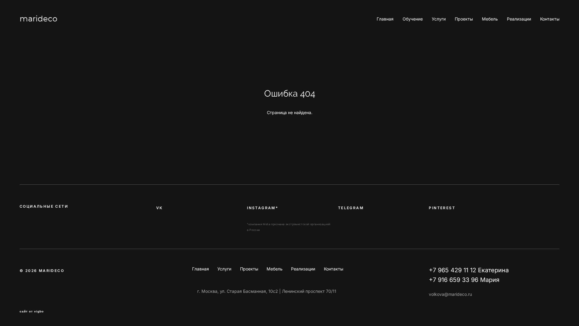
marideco (38, 19)
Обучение (413, 19)
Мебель (490, 19)
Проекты (464, 19)
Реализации (519, 19)
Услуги (439, 19)
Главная (385, 19)
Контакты (549, 19)
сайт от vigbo (32, 311)
